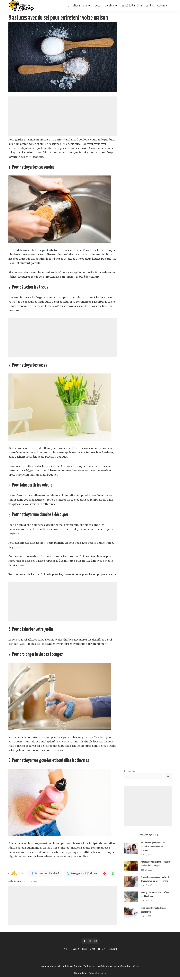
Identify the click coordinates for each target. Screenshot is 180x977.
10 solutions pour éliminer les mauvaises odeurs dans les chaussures (153, 847)
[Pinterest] (104, 873)
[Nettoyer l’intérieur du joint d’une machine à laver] (131, 897)
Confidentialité (104, 966)
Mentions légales (50, 966)
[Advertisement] (62, 116)
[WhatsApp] (112, 873)
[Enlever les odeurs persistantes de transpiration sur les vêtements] (131, 881)
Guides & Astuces (15, 882)
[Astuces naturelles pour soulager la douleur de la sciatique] (131, 866)
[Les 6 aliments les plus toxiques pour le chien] (131, 912)
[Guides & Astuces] (21, 5)
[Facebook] (84, 941)
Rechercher (129, 771)
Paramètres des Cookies (126, 966)
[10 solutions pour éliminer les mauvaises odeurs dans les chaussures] (131, 848)
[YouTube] (95, 941)
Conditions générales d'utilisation (77, 966)
